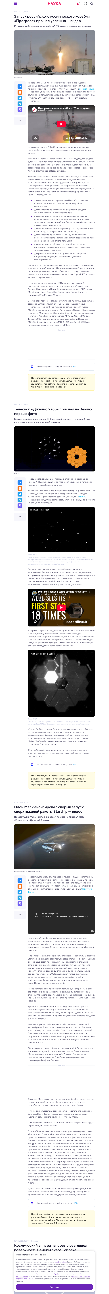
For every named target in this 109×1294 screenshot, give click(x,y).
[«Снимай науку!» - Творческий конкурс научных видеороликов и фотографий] (78, 3)
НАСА (82, 496)
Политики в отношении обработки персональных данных (57, 1274)
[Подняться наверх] (20, 121)
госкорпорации (87, 88)
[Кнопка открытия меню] (15, 3)
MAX (75, 366)
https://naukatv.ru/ (60, 1262)
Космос (34, 1241)
